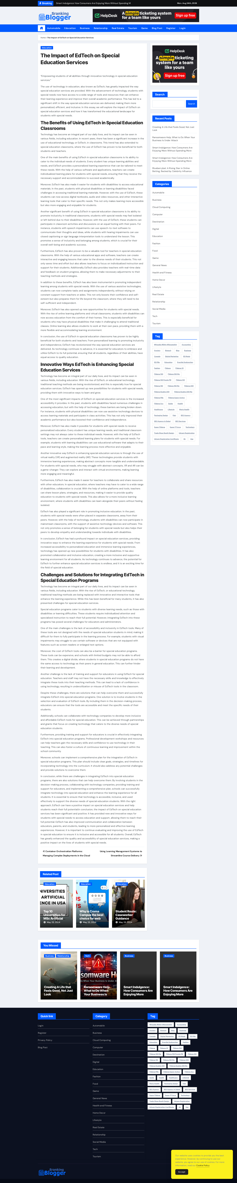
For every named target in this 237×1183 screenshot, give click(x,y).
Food (155, 250)
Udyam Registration (186, 433)
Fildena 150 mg (173, 386)
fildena (168, 368)
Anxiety (157, 350)
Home (43, 37)
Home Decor (158, 279)
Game (144, 28)
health (180, 404)
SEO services (180, 421)
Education (70, 28)
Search (160, 94)
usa (191, 439)
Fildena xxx (158, 404)
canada (157, 356)
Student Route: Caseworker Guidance (126, 915)
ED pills (157, 362)
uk (185, 439)
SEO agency (185, 415)
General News (159, 265)
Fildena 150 (158, 386)
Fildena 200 (189, 386)
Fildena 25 (179, 368)
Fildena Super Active (176, 398)
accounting (186, 345)
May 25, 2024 (53, 922)
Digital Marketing (171, 356)
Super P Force (175, 427)
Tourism (132, 28)
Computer (157, 214)
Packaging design (161, 415)
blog (177, 350)
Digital (155, 229)
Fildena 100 (158, 374)
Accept (181, 1172)
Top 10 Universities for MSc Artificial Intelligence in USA (54, 919)
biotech (168, 350)
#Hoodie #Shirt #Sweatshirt (165, 345)
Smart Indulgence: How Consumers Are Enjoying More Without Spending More (172, 149)
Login (183, 28)
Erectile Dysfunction (185, 362)
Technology (190, 427)
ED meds (186, 356)
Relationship (101, 28)
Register (170, 28)
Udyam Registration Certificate (166, 439)
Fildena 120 (180, 380)
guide (170, 404)
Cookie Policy (202, 1165)
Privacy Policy (45, 1040)
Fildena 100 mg (174, 374)
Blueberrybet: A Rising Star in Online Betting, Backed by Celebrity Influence (172, 170)
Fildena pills (158, 398)
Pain (174, 415)
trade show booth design (164, 433)
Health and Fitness (162, 272)
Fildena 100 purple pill (162, 380)
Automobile (53, 28)
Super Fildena (159, 427)
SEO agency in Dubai (162, 421)
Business (85, 28)
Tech (154, 316)
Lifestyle (156, 287)
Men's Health (184, 409)
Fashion (156, 243)
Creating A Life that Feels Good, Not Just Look (58, 990)
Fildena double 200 (161, 392)
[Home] (41, 28)
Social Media (158, 308)
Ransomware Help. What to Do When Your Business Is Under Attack (173, 139)
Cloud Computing (161, 207)
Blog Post (157, 28)
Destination (158, 221)
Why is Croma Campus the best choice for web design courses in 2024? (92, 919)
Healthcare (158, 409)
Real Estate (118, 28)
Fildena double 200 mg (183, 392)
